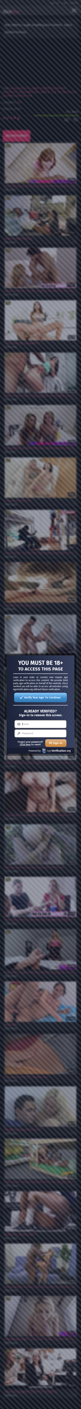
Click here (25, 744)
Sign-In (57, 743)
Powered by (35, 750)
